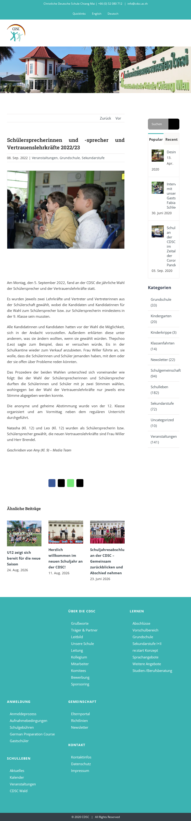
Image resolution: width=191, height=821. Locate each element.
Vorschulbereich (145, 630)
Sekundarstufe (93, 158)
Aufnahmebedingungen (28, 720)
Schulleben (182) (159, 389)
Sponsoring (80, 684)
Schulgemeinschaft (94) (164, 373)
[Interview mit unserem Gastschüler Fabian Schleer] (158, 184)
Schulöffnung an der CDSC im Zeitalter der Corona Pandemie (171, 246)
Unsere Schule (82, 643)
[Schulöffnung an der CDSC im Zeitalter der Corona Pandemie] (158, 228)
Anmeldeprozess (23, 713)
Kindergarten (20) (161, 319)
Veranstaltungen (45, 158)
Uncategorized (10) (162, 422)
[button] (10, 219)
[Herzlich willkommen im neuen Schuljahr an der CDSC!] (65, 532)
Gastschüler (19, 740)
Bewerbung (80, 677)
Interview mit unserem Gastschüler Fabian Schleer (171, 196)
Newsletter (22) (163, 359)
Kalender (17, 777)
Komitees (78, 670)
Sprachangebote (145, 657)
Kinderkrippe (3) (163, 332)
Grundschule (70, 158)
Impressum (80, 770)
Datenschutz (81, 763)
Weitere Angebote (147, 663)
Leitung (77, 650)
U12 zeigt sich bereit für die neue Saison (24, 558)
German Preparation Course (32, 734)
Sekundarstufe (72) (162, 406)
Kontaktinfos (81, 757)
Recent (171, 139)
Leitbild (77, 636)
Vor (118, 118)
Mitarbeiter (80, 663)
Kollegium (79, 657)
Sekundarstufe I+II (147, 643)
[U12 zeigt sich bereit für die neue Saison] (24, 533)
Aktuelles (17, 770)
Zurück (105, 118)
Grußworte (80, 623)
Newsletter (79, 727)
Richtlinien (79, 720)
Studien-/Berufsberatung (152, 670)
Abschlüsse (141, 623)
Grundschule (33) (161, 302)
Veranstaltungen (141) (164, 439)
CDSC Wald (18, 790)
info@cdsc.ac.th (137, 4)
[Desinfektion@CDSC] (158, 152)
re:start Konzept (145, 650)
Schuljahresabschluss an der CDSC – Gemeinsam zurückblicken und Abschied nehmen (109, 561)
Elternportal (80, 713)
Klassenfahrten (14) (162, 346)
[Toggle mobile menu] (182, 30)
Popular (156, 139)
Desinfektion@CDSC (171, 152)
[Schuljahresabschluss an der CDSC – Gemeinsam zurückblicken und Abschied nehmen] (107, 532)
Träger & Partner (84, 630)
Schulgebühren (22, 727)
